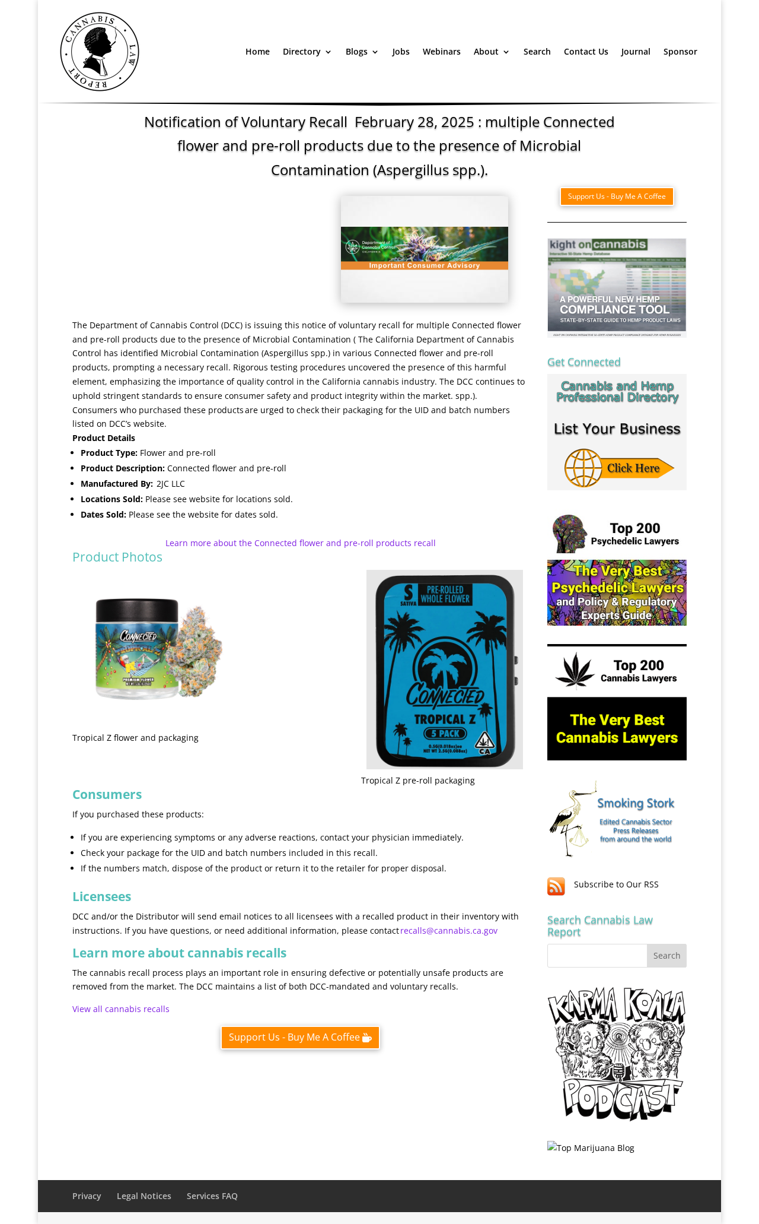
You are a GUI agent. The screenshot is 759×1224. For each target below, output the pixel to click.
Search (537, 51)
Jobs (401, 51)
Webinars (442, 51)
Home (257, 51)
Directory (302, 51)
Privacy (86, 1195)
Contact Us (586, 51)
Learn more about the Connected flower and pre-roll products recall (300, 542)
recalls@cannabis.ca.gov (449, 930)
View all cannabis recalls (121, 1008)
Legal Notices (144, 1195)
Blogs (357, 51)
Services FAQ (212, 1195)
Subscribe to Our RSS (616, 884)
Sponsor (680, 51)
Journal (635, 51)
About (486, 51)
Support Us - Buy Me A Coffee (294, 1037)
